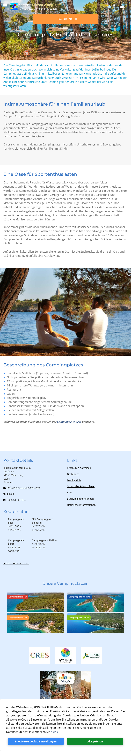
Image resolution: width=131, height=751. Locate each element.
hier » (54, 732)
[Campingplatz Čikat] (35, 632)
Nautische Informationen (81, 504)
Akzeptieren (95, 741)
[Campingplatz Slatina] (95, 632)
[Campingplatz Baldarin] (95, 611)
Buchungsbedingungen (80, 498)
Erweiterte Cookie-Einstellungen (36, 741)
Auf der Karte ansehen (16, 563)
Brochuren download (79, 467)
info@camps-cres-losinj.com (24, 487)
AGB (69, 492)
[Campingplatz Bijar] (35, 611)
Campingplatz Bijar (69, 422)
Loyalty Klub (74, 480)
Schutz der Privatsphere (80, 486)
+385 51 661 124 (16, 499)
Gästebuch (73, 474)
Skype (10, 493)
